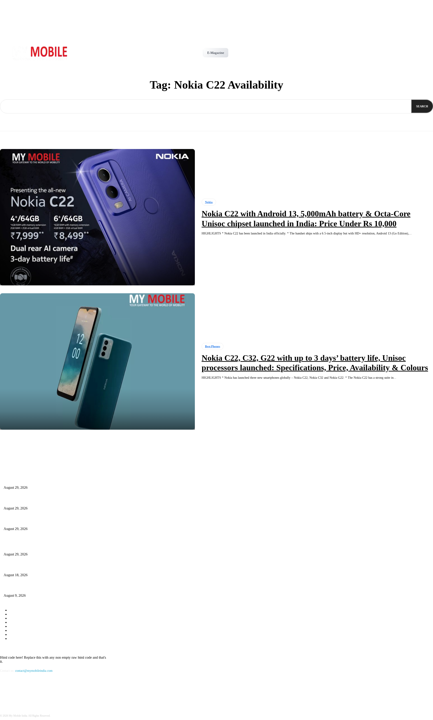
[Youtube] (27, 691)
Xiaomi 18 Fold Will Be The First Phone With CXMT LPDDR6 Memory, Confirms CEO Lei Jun (66, 521)
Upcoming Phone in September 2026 (27, 500)
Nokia (209, 202)
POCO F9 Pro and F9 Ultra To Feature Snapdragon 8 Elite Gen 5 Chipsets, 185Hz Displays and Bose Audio (73, 480)
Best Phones (212, 346)
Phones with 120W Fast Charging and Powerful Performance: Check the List (53, 567)
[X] (16, 691)
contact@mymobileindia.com (34, 670)
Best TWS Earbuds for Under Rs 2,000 (29, 588)
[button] (233, 51)
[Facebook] (4, 691)
